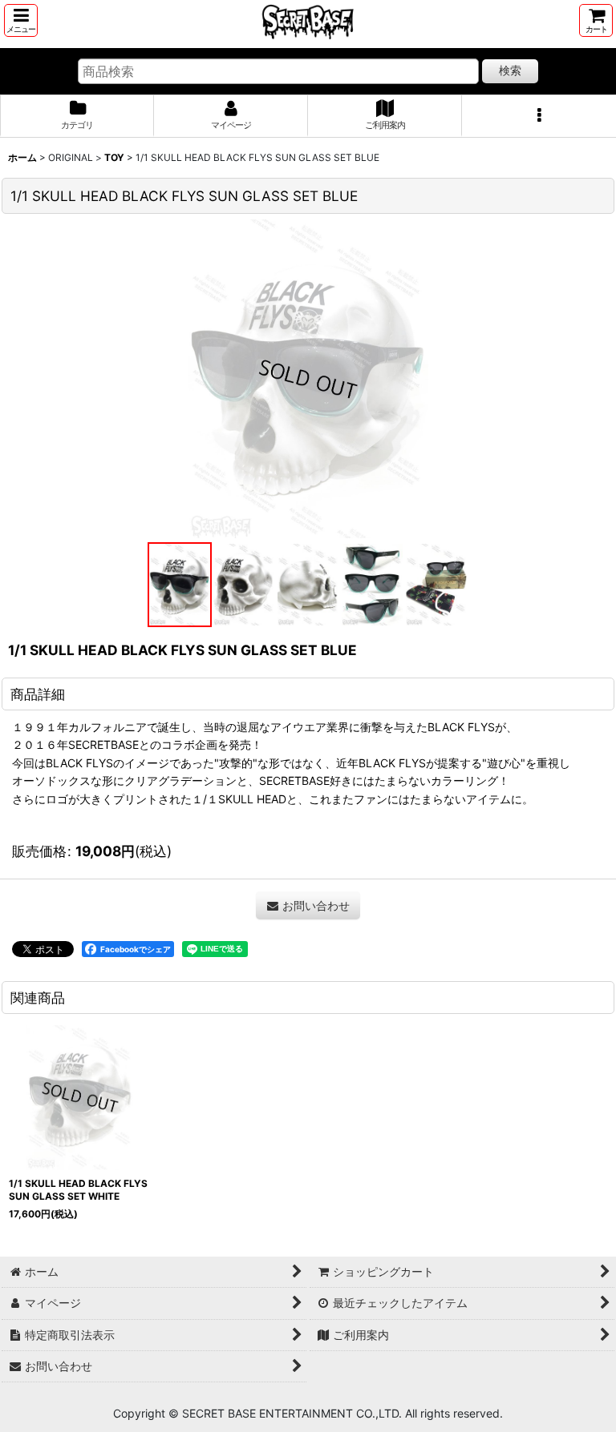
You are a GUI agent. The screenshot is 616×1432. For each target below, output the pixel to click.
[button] (21, 20)
